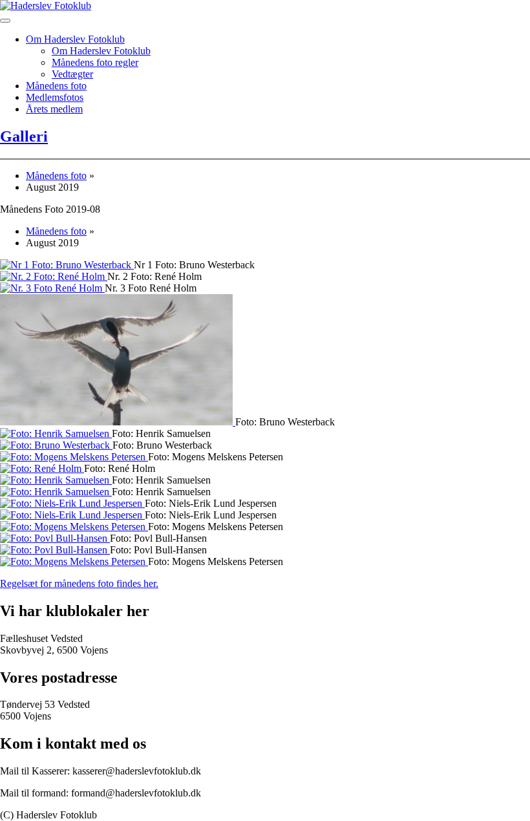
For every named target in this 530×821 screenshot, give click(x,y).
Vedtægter (72, 74)
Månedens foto (56, 85)
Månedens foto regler (95, 62)
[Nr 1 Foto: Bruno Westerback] (67, 264)
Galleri (24, 136)
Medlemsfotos (54, 97)
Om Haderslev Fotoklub (75, 39)
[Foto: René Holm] (42, 468)
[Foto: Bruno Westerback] (117, 421)
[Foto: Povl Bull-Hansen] (55, 538)
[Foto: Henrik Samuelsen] (56, 433)
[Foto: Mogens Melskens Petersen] (74, 456)
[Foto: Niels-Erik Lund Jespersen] (72, 503)
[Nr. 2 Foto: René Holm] (53, 276)
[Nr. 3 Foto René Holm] (52, 288)
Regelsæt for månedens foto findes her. (79, 583)
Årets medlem (54, 108)
